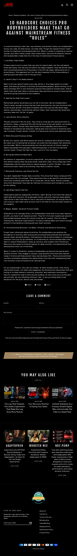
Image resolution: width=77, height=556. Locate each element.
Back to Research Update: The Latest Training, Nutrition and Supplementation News (40, 355)
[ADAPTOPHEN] (15, 436)
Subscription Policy (46, 529)
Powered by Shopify (38, 548)
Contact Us (43, 514)
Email (42, 303)
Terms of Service (61, 338)
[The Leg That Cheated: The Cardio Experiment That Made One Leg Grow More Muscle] (15, 393)
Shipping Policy (45, 526)
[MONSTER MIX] (38, 436)
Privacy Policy (47, 338)
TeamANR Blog (45, 523)
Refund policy (44, 520)
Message (8, 312)
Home (11, 15)
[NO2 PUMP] (62, 436)
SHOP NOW (15, 466)
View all (38, 380)
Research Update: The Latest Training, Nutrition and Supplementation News (40, 15)
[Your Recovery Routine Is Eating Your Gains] (38, 393)
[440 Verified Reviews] (38, 505)
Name (6, 303)
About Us (43, 511)
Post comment (38, 332)
